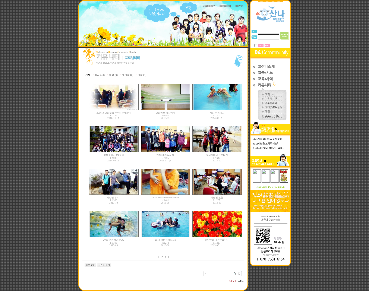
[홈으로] (270, 21)
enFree (241, 281)
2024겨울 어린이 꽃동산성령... (268, 138)
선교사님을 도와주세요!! (265, 143)
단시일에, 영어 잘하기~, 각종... (268, 147)
